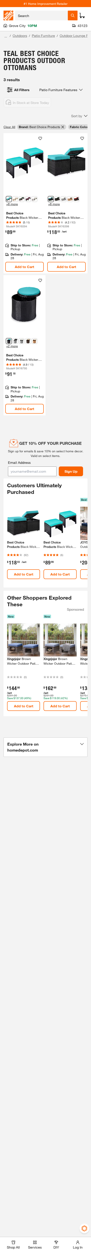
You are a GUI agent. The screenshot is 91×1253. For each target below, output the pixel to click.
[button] (79, 116)
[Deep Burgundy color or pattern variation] (28, 199)
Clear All (9, 127)
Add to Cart (24, 267)
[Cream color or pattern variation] (21, 341)
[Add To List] (40, 138)
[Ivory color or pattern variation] (15, 199)
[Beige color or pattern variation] (28, 341)
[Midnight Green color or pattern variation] (21, 199)
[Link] (25, 203)
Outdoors (20, 35)
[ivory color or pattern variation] (70, 199)
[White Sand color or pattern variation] (34, 199)
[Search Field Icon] (73, 15)
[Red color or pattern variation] (76, 199)
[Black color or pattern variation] (15, 341)
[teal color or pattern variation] (50, 199)
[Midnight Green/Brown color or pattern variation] (57, 199)
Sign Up (71, 471)
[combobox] (41, 15)
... (6, 36)
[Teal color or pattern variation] (8, 199)
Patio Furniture (43, 35)
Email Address (19, 462)
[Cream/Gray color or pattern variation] (63, 199)
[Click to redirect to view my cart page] (82, 15)
